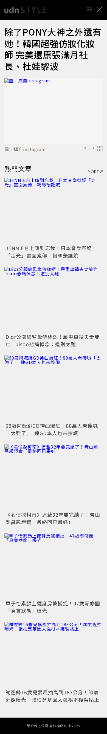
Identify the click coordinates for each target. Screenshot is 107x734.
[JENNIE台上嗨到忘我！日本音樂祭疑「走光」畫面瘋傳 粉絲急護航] (53, 210)
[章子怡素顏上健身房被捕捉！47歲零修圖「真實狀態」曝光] (53, 566)
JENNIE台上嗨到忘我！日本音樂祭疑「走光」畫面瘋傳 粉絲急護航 (48, 251)
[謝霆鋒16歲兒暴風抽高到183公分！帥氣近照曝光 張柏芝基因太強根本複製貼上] (53, 654)
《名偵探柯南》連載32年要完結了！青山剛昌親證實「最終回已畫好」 (52, 518)
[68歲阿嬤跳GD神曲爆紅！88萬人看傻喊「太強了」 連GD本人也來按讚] (53, 388)
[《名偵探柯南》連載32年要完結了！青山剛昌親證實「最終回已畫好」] (53, 477)
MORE (93, 172)
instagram (34, 149)
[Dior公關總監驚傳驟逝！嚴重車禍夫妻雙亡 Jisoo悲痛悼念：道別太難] (53, 299)
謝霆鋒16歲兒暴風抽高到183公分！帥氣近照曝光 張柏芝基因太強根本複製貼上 (52, 696)
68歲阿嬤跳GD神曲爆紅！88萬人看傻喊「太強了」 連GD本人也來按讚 (51, 429)
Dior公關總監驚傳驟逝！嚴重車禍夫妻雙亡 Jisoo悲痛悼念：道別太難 (52, 340)
